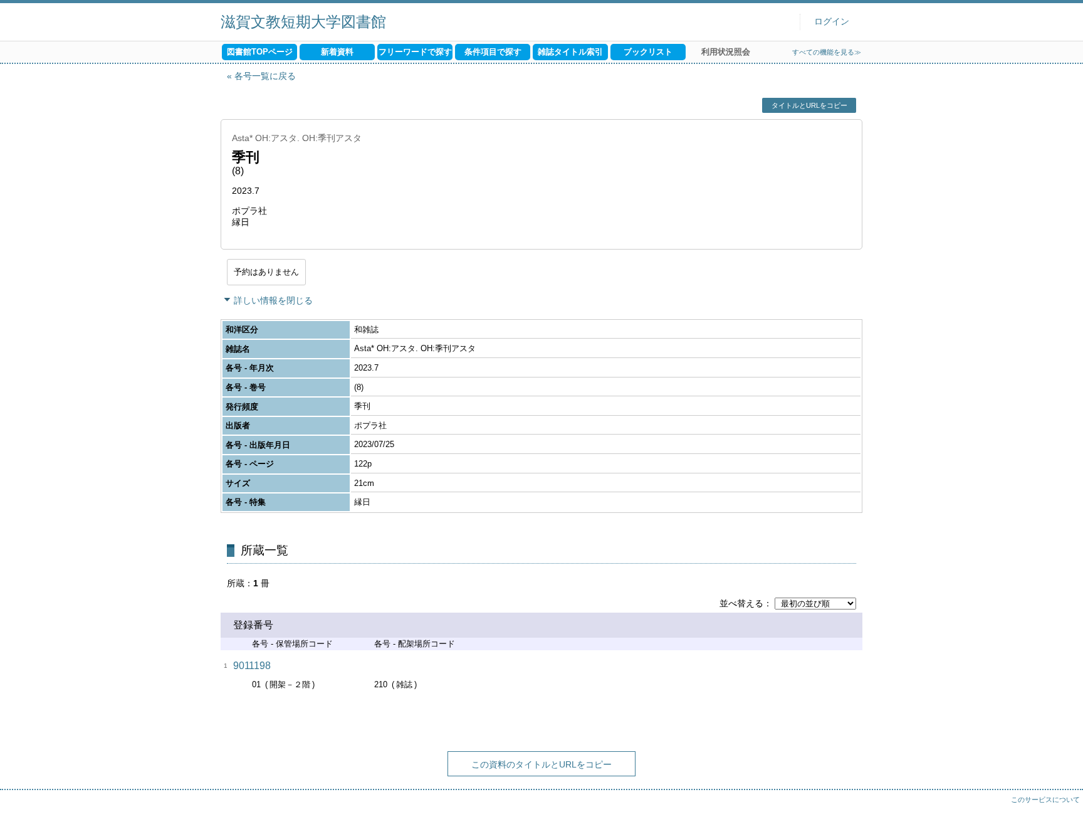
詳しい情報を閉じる (273, 300)
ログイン (831, 21)
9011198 (252, 665)
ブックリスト (648, 51)
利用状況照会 (725, 51)
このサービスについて (1045, 799)
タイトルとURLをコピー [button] (809, 105)
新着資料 (337, 51)
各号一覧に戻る (265, 76)
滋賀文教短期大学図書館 (303, 21)
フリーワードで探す (415, 51)
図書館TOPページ (260, 51)
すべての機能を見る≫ (826, 52)
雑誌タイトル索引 (570, 51)
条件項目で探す (492, 51)
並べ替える (741, 603)
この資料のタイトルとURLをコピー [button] (541, 764)
